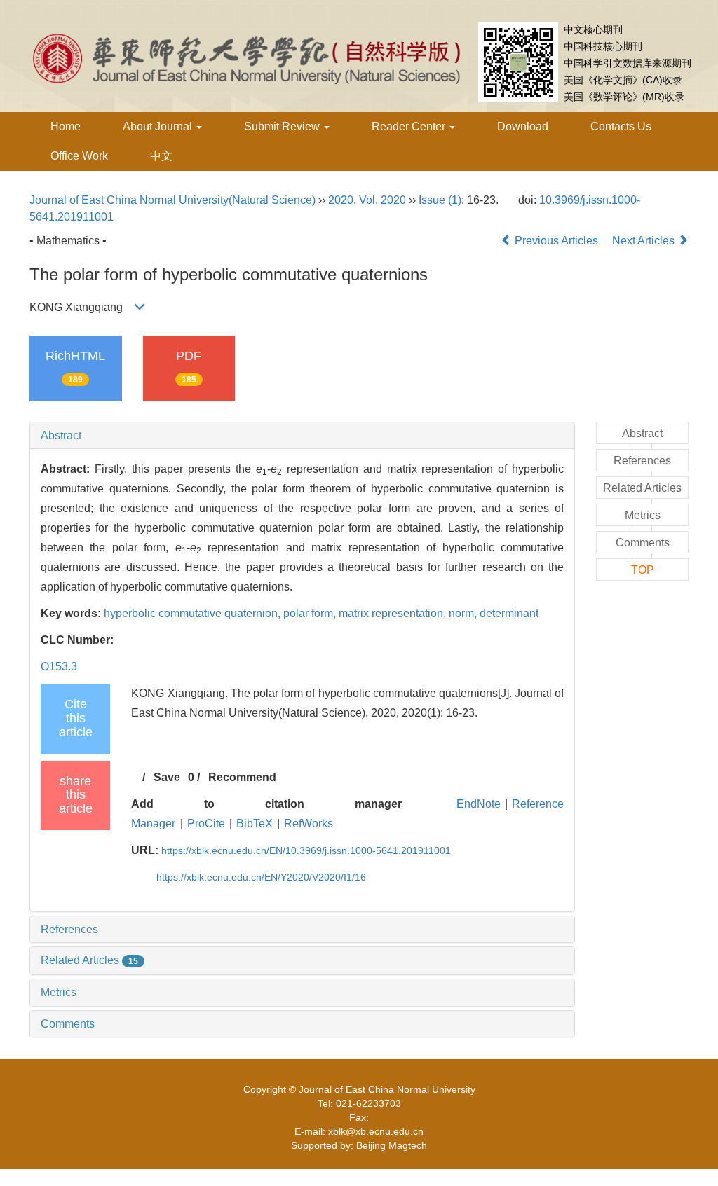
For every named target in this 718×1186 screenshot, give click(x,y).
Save (167, 777)
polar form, (311, 613)
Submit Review (283, 126)
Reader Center (410, 126)
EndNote (478, 804)
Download (522, 126)
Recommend (242, 777)
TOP (642, 570)
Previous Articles (556, 241)
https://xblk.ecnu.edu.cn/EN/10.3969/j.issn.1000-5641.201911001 (306, 850)
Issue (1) (440, 200)
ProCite (206, 823)
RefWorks (308, 823)
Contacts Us (620, 126)
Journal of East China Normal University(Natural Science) (172, 200)
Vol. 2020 (382, 200)
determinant (509, 613)
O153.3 (59, 667)
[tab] (302, 435)
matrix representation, (394, 613)
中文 (161, 156)
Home (65, 126)
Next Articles (644, 241)
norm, (464, 613)
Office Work (79, 156)
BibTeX (254, 823)
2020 (340, 200)
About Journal (159, 126)
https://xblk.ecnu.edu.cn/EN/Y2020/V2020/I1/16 (261, 877)
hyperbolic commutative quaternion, (193, 613)
